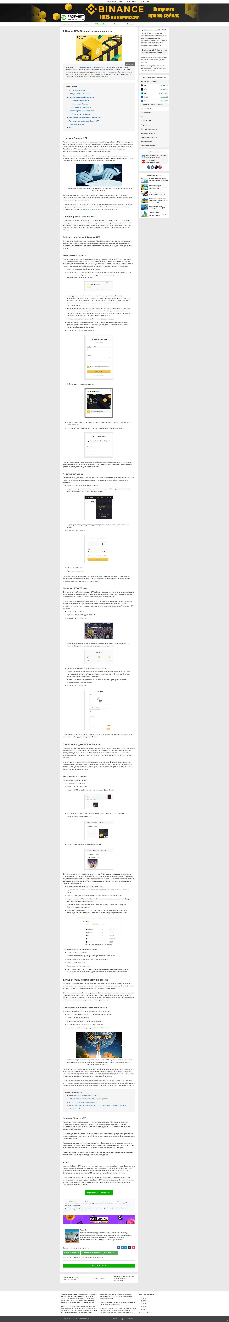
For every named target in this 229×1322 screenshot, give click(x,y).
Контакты (130, 24)
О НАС (115, 1319)
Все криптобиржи (145, 1313)
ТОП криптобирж (101, 24)
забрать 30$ (164, 97)
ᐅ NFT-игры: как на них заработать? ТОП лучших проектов (88, 1099)
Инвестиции (83, 24)
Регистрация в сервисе (80, 100)
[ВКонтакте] (152, 167)
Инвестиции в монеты (149, 137)
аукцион (102, 748)
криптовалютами (125, 72)
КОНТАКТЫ (130, 1319)
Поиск (121, 1)
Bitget (145, 93)
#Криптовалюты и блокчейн (92, 1252)
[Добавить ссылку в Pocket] (133, 1247)
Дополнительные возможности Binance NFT (85, 117)
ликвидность (86, 209)
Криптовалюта (67, 24)
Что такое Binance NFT (77, 90)
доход (111, 72)
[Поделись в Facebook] (118, 1247)
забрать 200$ (163, 93)
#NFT (115, 1252)
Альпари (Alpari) (149, 108)
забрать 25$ (164, 101)
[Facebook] (148, 167)
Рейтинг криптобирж (148, 81)
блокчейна (120, 204)
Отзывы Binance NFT (76, 124)
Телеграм (109, 1240)
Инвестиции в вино (148, 145)
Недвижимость (146, 125)
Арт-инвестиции (147, 141)
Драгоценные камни (148, 133)
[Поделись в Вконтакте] (122, 1247)
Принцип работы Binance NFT (79, 94)
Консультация (111, 1)
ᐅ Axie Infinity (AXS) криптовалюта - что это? (83, 1095)
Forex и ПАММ (146, 121)
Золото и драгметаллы (149, 129)
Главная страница (99, 1278)
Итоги (71, 128)
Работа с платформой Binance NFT (81, 97)
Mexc (145, 101)
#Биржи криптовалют (71, 1252)
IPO (142, 116)
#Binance (107, 1252)
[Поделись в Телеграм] (125, 1247)
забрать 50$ (164, 89)
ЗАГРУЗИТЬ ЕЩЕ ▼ (99, 1266)
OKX (145, 89)
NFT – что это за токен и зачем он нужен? (82, 1102)
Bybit (145, 85)
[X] (156, 167)
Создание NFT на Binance (81, 107)
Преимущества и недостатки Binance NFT (84, 121)
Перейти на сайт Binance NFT (99, 1192)
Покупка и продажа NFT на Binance (81, 111)
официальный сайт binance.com (89, 67)
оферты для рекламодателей (81, 1312)
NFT (112, 69)
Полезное (117, 24)
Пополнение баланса (80, 104)
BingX (146, 97)
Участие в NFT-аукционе (81, 114)
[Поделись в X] (129, 1247)
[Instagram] (160, 167)
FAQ (97, 1085)
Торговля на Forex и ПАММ (150, 104)
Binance (82, 144)
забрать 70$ (164, 85)
